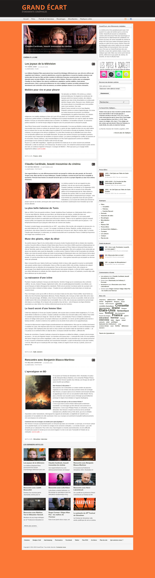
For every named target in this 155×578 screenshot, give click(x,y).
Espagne (124, 308)
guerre (126, 315)
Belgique (116, 301)
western (39, 352)
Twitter (128, 19)
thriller (117, 326)
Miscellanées (72, 19)
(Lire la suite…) (36, 432)
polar (108, 322)
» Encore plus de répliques (122, 133)
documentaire (104, 308)
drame (116, 307)
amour (101, 301)
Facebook (131, 19)
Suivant (94, 39)
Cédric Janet (32, 66)
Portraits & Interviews (46, 19)
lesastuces (104, 284)
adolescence (111, 299)
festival (109, 313)
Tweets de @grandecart (106, 333)
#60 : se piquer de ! (115, 262)
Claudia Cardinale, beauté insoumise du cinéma (48, 46)
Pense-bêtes (105, 227)
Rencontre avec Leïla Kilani (59, 488)
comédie (118, 303)
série (40, 156)
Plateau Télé (105, 224)
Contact (103, 236)
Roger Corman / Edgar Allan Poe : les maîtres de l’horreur (59, 515)
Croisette (122, 305)
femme (101, 313)
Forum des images (104, 315)
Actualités (106, 207)
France (35, 156)
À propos (104, 231)
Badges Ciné (37, 540)
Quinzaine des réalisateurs (107, 324)
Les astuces (105, 276)
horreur (115, 317)
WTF (102, 222)
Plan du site (104, 238)
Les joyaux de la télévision (40, 63)
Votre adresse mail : (105, 86)
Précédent (26, 39)
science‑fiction (104, 326)
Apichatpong (48, 540)
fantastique (123, 311)
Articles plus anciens (30, 526)
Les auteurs (105, 233)
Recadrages (61, 19)
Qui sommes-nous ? (116, 540)
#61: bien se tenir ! (114, 255)
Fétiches (105, 209)
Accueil (25, 19)
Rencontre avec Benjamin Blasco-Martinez (49, 359)
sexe (112, 326)
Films (32, 19)
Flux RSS (125, 19)
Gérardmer (37, 439)
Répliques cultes (86, 19)
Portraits (38, 169)
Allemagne (120, 299)
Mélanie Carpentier (35, 362)
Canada (101, 303)
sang (119, 324)
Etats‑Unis (107, 310)
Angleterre (108, 301)
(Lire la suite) (41, 149)
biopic (123, 301)
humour (122, 318)
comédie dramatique (106, 306)
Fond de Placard (108, 211)
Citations (27, 540)
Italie (34, 352)
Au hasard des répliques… (109, 229)
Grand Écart (44, 7)
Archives (94, 540)
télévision (125, 326)
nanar (124, 320)
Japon (118, 320)
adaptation (102, 299)
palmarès (102, 322)
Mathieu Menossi (33, 167)
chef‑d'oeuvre (109, 303)
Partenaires (59, 540)
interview (44, 439)
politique (114, 322)
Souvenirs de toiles (107, 215)
